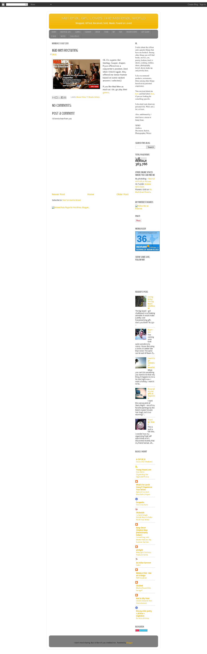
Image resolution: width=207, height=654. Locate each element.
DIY (114, 32)
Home (54, 32)
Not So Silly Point (142, 598)
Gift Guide (145, 32)
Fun (120, 32)
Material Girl (65, 32)
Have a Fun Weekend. (144, 462)
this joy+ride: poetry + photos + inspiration (144, 613)
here (137, 93)
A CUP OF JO (140, 459)
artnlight (139, 550)
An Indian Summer (143, 563)
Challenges (74, 36)
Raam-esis (150, 331)
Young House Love (143, 470)
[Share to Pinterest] (65, 97)
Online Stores (131, 32)
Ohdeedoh (140, 513)
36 (142, 239)
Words (63, 36)
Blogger (130, 643)
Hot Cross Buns (142, 505)
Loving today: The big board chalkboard (151, 302)
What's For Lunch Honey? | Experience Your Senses (144, 487)
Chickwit (139, 586)
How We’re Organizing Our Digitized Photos (142, 474)
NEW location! (141, 578)
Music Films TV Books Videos (88, 97)
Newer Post (58, 194)
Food (106, 32)
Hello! (138, 565)
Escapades (140, 502)
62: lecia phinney (142, 618)
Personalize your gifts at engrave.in (151, 393)
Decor (97, 32)
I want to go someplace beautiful (151, 363)
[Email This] (53, 97)
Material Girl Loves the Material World (103, 18)
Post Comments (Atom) (71, 200)
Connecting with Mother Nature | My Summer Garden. (143, 539)
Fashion (88, 32)
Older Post (123, 194)
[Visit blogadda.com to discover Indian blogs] (141, 631)
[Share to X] (59, 97)
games (106, 92)
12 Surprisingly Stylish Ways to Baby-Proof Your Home (144, 517)
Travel (53, 36)
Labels (77, 32)
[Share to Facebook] (62, 97)
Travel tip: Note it (151, 422)
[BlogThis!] (56, 97)
